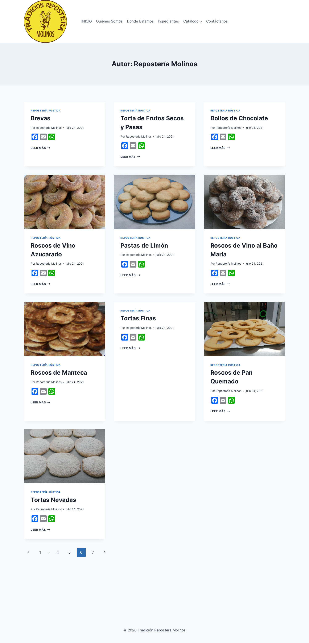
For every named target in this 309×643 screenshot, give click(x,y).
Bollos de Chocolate (239, 118)
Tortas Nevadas (53, 499)
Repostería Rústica (46, 110)
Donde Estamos (140, 21)
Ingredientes (168, 21)
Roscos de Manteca (59, 372)
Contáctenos (217, 21)
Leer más (40, 148)
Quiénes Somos (109, 21)
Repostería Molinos (49, 127)
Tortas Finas (138, 318)
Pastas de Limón (144, 245)
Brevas (40, 118)
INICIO (86, 21)
